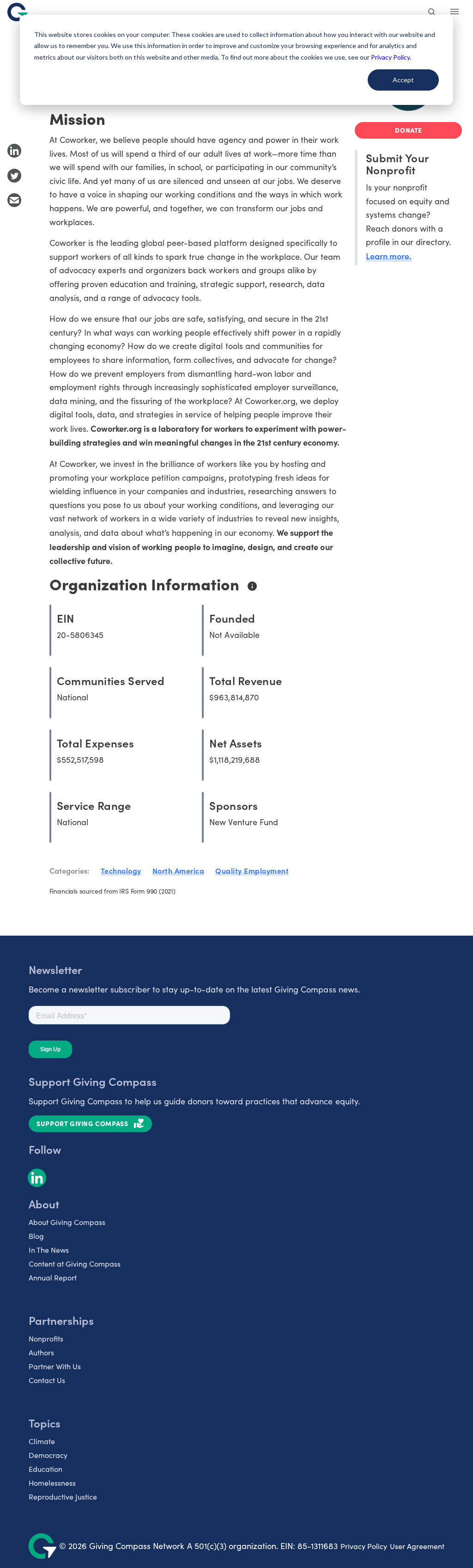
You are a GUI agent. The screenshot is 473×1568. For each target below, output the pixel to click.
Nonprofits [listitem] (46, 1338)
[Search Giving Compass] (432, 13)
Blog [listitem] (36, 1236)
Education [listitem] (45, 1469)
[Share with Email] (14, 200)
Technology (121, 870)
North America (178, 870)
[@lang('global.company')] (17, 12)
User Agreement (417, 1546)
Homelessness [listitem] (52, 1483)
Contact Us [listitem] (47, 1380)
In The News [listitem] (49, 1250)
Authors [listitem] (41, 1352)
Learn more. (389, 256)
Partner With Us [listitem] (55, 1366)
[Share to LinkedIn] (14, 151)
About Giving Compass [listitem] (67, 1222)
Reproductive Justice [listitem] (63, 1496)
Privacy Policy (363, 1546)
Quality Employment (252, 870)
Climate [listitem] (42, 1441)
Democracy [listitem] (48, 1455)
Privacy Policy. (391, 57)
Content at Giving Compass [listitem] (75, 1263)
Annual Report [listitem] (53, 1277)
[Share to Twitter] (14, 176)
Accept (403, 80)
